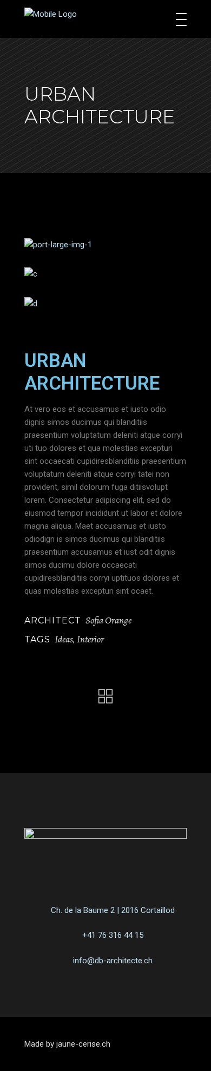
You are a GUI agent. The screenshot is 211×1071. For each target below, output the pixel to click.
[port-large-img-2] (105, 273)
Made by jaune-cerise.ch (67, 1044)
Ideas (64, 639)
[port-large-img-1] (105, 244)
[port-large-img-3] (105, 303)
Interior (90, 639)
